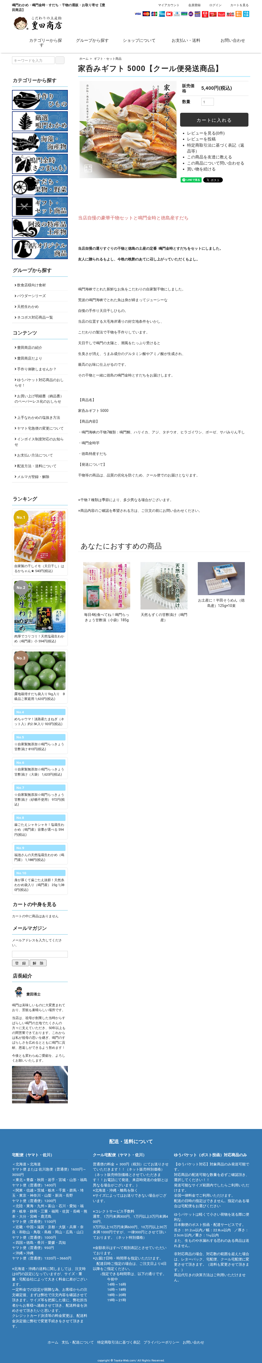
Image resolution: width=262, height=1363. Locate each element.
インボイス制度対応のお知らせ (39, 441)
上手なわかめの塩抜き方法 (38, 417)
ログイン (215, 5)
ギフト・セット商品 (108, 58)
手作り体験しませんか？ (36, 369)
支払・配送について (78, 1342)
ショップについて (139, 40)
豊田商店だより (29, 358)
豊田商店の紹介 (29, 347)
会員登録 (194, 5)
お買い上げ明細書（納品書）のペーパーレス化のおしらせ (39, 398)
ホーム (84, 58)
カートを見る (239, 5)
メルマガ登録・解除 (32, 477)
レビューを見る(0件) (206, 133)
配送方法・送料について (36, 466)
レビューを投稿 (201, 139)
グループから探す (92, 40)
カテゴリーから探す (45, 42)
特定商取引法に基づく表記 (118, 1342)
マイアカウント (169, 5)
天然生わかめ (27, 306)
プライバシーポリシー (161, 1342)
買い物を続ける (201, 169)
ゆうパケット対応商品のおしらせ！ (39, 382)
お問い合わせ (233, 40)
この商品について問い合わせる (215, 163)
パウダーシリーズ (31, 296)
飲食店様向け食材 (31, 285)
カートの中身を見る (35, 904)
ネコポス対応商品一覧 (34, 317)
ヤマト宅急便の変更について (40, 428)
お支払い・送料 (186, 40)
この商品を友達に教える (209, 157)
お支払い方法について (34, 455)
